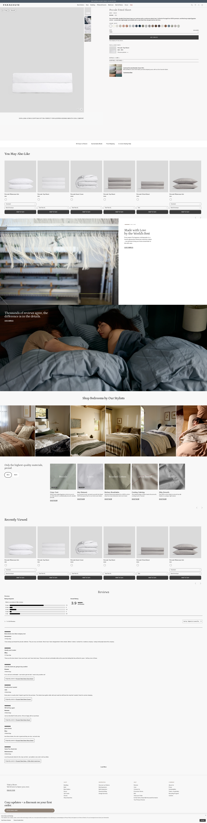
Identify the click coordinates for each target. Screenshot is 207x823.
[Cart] (202, 5)
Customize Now (127, 72)
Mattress (110, 5)
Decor (126, 5)
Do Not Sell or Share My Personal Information (146, 797)
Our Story (128, 247)
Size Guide (196, 30)
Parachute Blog (103, 791)
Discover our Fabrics (104, 785)
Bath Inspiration (103, 789)
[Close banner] (206, 815)
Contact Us (137, 789)
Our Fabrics (9, 320)
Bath (65, 787)
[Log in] (198, 5)
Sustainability (172, 789)
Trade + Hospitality (174, 791)
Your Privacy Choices (139, 799)
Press (170, 787)
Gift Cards (66, 793)
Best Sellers (80, 5)
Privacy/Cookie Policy (18, 820)
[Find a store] (195, 5)
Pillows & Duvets (101, 5)
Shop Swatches (68, 797)
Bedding (92, 5)
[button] (78, 109)
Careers (171, 795)
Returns (136, 785)
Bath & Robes (119, 5)
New (87, 5)
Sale (131, 5)
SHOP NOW (53, 500)
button (52, 810)
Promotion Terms (138, 791)
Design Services (103, 793)
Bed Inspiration (103, 787)
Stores (65, 795)
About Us (171, 785)
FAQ (135, 793)
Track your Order (138, 795)
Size (110, 30)
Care (135, 787)
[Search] (192, 5)
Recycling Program (174, 793)
